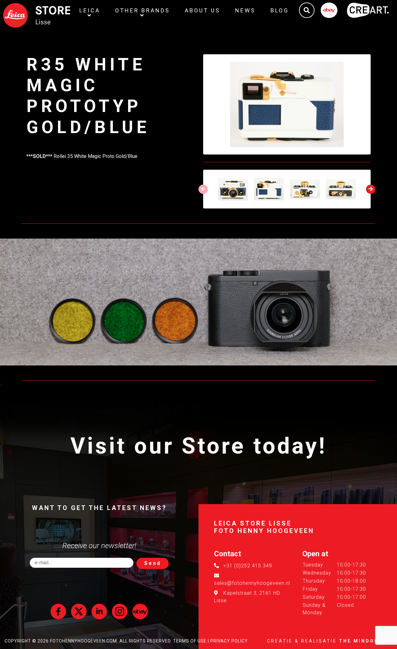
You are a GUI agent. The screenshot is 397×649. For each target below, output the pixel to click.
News (245, 10)
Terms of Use (190, 640)
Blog (279, 10)
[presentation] (203, 189)
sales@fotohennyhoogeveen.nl (252, 583)
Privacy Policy (229, 640)
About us (202, 10)
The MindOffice (365, 640)
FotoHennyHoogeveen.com (83, 640)
